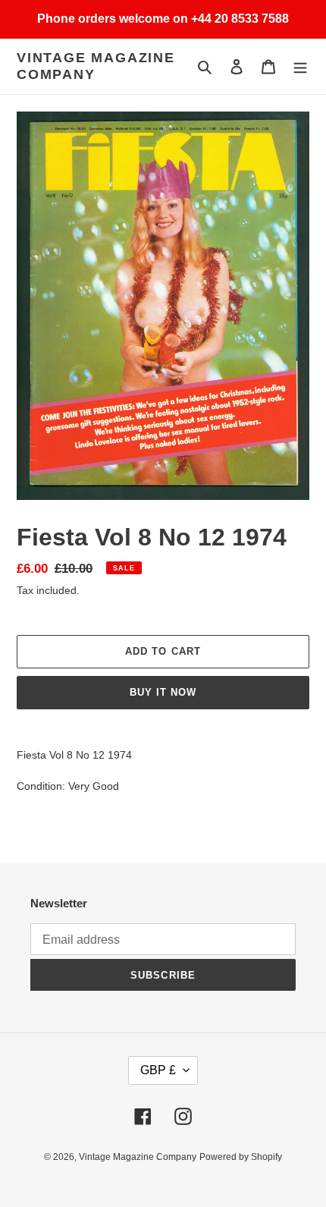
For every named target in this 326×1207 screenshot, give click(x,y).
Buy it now (163, 692)
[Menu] (300, 66)
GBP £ (158, 1070)
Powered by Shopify (240, 1157)
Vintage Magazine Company (96, 66)
